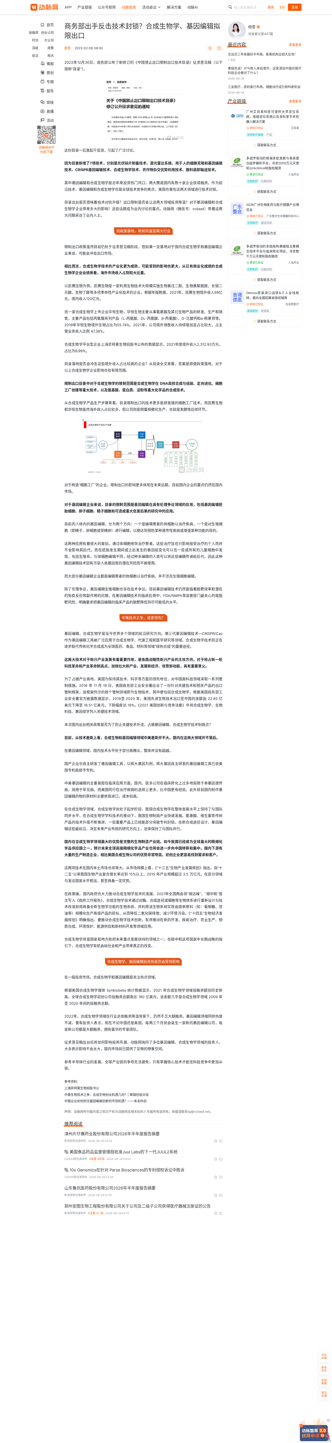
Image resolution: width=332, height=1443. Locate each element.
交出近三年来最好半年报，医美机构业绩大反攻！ (262, 54)
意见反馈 (324, 1394)
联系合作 (324, 1369)
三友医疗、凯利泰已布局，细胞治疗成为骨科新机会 (264, 87)
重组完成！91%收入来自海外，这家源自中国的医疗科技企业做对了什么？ (265, 70)
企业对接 (324, 1356)
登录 (295, 7)
